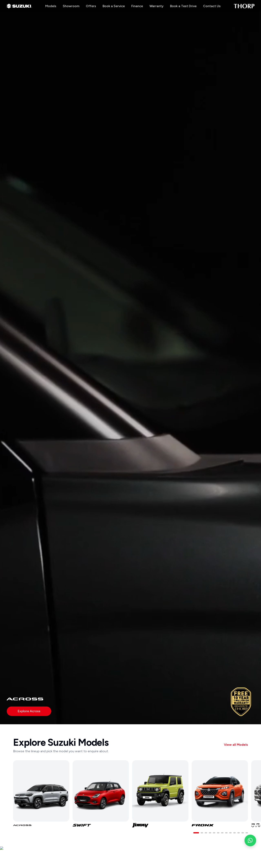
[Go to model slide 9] (230, 832)
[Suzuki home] (19, 6)
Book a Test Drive (183, 6)
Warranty (156, 6)
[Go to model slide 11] (238, 832)
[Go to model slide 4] (210, 832)
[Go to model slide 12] (242, 832)
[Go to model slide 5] (214, 832)
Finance (137, 6)
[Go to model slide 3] (206, 832)
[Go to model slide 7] (222, 832)
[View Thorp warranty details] (241, 701)
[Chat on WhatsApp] (250, 840)
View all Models (236, 745)
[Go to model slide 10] (234, 832)
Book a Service (114, 6)
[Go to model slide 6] (218, 832)
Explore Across (29, 711)
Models (50, 6)
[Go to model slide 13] (247, 832)
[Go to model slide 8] (226, 832)
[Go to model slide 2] (202, 832)
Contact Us (212, 6)
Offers (91, 6)
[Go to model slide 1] (196, 832)
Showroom (71, 6)
